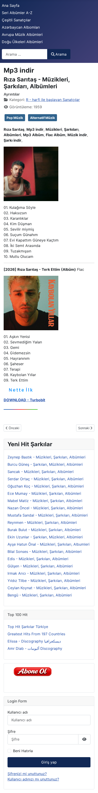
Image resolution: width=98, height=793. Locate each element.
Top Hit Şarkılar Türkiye (28, 626)
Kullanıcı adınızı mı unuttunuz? (33, 779)
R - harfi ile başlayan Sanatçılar (53, 99)
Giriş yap (49, 762)
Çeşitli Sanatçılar (16, 20)
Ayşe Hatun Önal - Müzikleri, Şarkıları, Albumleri (49, 544)
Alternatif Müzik (42, 118)
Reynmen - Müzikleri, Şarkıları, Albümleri (42, 522)
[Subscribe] (34, 671)
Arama (61, 54)
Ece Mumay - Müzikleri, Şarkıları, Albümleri (44, 493)
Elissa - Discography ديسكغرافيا (34, 641)
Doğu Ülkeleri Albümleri (22, 41)
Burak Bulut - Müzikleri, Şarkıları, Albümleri (44, 529)
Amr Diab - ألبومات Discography (35, 648)
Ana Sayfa (10, 5)
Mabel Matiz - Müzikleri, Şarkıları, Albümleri (45, 500)
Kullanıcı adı (18, 712)
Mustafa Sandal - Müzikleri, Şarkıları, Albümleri (48, 515)
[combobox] (24, 54)
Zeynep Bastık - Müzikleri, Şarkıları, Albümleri (46, 457)
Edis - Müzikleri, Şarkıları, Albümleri (38, 559)
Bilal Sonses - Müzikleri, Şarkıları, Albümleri (45, 551)
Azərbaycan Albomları (21, 27)
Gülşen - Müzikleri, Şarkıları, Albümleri (40, 566)
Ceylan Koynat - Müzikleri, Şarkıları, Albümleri (47, 588)
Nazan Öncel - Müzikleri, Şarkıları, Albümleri (45, 508)
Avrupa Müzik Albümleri (22, 34)
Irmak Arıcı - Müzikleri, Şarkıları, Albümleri (44, 573)
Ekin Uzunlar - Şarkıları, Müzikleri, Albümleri (45, 537)
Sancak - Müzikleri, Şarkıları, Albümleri (41, 471)
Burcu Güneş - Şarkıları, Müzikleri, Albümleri (45, 464)
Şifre (11, 731)
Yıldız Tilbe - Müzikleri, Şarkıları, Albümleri (44, 580)
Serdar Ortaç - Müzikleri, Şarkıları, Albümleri (45, 479)
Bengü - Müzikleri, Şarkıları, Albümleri (40, 595)
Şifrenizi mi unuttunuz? (27, 773)
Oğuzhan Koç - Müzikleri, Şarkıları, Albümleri (46, 486)
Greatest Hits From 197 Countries (36, 634)
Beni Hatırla (23, 751)
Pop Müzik (15, 118)
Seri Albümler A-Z (17, 12)
